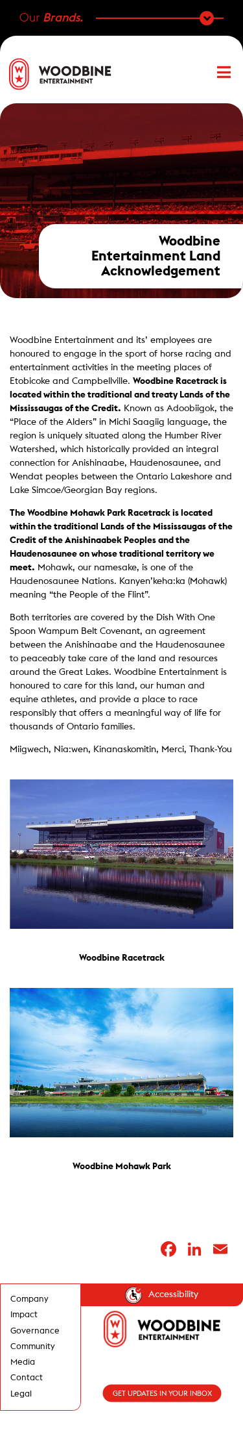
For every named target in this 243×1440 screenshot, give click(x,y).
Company (29, 1299)
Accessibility (173, 1294)
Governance (35, 1331)
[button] (217, 74)
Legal (21, 1394)
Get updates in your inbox (162, 1393)
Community (32, 1346)
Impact (24, 1315)
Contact (26, 1378)
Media (22, 1362)
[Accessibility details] (133, 1295)
